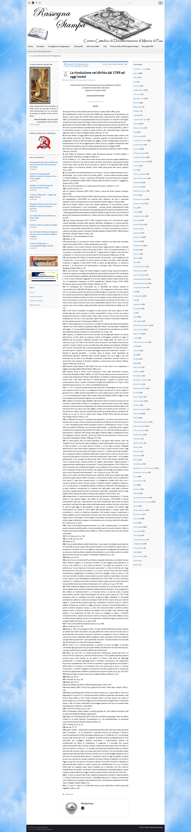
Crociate (136, 166)
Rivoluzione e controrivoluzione (85, 80)
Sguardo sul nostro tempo (142, 502)
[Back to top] (186, 827)
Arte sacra (137, 94)
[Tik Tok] (33, 2)
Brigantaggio (137, 107)
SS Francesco (138, 514)
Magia (135, 363)
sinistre (136, 506)
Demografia (137, 182)
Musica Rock (137, 384)
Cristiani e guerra (139, 153)
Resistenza (137, 455)
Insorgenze (137, 308)
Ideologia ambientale (140, 279)
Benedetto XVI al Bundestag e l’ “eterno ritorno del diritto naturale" (76, 65)
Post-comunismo (139, 430)
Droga (135, 208)
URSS (135, 552)
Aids (135, 82)
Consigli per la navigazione (59, 46)
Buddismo (136, 111)
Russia (135, 476)
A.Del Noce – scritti (140, 69)
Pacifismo (136, 405)
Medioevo (136, 371)
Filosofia (136, 258)
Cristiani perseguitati (140, 161)
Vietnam (136, 560)
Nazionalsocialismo (139, 388)
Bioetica (136, 103)
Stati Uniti (136, 518)
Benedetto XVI (138, 98)
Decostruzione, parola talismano (114, 64)
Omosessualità (138, 401)
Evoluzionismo (138, 245)
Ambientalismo (138, 90)
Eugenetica (137, 233)
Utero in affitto (138, 556)
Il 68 (134, 292)
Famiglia (136, 250)
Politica (135, 418)
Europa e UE (137, 237)
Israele (135, 338)
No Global (136, 392)
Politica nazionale (139, 426)
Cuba (135, 170)
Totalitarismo (138, 544)
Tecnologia (137, 535)
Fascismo (136, 254)
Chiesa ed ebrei (138, 128)
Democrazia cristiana (140, 178)
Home (30, 46)
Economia (136, 220)
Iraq (134, 313)
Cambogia (136, 115)
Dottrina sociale (138, 203)
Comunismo (137, 136)
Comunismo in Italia (140, 140)
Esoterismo (137, 229)
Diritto (74, 80)
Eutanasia (136, 241)
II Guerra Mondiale (139, 287)
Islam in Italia (137, 334)
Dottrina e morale (139, 199)
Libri (134, 355)
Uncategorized (138, 548)
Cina (135, 132)
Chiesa (135, 124)
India (135, 300)
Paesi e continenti (139, 409)
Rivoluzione (69, 794)
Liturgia (136, 359)
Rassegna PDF (148, 46)
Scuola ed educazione (140, 497)
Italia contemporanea (140, 342)
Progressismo (138, 434)
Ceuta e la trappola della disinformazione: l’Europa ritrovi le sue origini (43, 176)
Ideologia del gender (140, 283)
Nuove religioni (138, 397)
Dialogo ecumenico (139, 191)
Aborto (135, 73)
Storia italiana (138, 527)
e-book (135, 212)
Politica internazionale (141, 422)
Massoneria (137, 367)
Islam (135, 317)
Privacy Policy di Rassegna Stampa (124, 46)
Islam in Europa (138, 329)
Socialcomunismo (139, 510)
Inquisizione (137, 304)
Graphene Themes (46, 829)
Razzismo (136, 447)
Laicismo (136, 350)
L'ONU (135, 346)
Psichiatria (137, 439)
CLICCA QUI (35, 124)
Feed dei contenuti (36, 296)
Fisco (135, 262)
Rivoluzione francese (140, 472)
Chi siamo (40, 46)
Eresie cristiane (138, 224)
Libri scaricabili (92, 46)
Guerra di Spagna (139, 275)
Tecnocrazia (137, 531)
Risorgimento (138, 464)
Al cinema (136, 86)
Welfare (136, 565)
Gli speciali (78, 46)
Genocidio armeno (139, 266)
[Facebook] (36, 2)
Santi (135, 485)
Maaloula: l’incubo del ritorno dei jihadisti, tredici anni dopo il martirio (43, 206)
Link (105, 46)
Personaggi (137, 413)
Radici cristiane (138, 443)
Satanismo (137, 489)
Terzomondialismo (139, 539)
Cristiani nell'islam (139, 157)
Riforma (136, 460)
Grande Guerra (138, 271)
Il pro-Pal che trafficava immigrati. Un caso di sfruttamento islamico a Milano (44, 234)
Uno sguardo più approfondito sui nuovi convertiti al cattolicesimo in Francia (44, 164)
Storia (135, 523)
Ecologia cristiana (139, 216)
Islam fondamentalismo (141, 325)
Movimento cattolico (140, 380)
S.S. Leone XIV (138, 481)
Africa (135, 77)
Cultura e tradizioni (139, 174)
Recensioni (137, 451)
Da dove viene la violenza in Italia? (43, 225)
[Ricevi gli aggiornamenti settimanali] (40, 2)
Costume (136, 149)
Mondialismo (137, 376)
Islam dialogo (137, 321)
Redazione (67, 80)
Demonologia (137, 187)
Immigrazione (138, 296)
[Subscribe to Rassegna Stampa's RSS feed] (29, 2)
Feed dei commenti (36, 301)
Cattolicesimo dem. (140, 119)
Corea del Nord (138, 145)
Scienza (136, 493)
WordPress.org (35, 305)
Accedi (32, 292)
